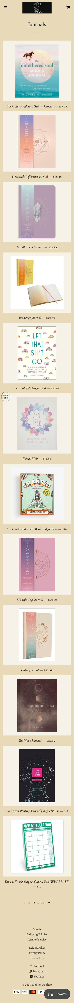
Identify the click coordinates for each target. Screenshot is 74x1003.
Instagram (39, 971)
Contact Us (37, 958)
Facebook (39, 966)
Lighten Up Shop (42, 985)
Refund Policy (37, 948)
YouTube (38, 977)
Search (37, 929)
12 (42, 902)
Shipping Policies (37, 934)
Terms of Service (37, 940)
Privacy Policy (37, 953)
